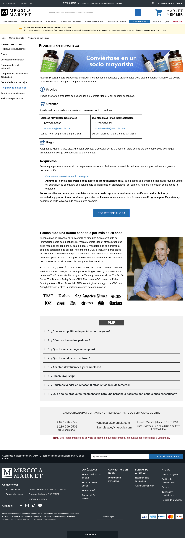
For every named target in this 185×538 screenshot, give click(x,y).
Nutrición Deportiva (31, 21)
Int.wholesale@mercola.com (110, 128)
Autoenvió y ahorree (145, 486)
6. (61, 376)
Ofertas (177, 21)
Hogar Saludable (117, 21)
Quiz (167, 21)
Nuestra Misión (89, 490)
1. (79, 331)
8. (112, 393)
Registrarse (167, 3)
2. (68, 340)
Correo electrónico (14, 494)
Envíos (165, 487)
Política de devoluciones (13, 49)
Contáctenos (26, 3)
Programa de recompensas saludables (14, 75)
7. (89, 384)
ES (156, 3)
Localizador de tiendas (12, 59)
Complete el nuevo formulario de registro (67, 176)
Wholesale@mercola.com (57, 128)
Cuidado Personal (94, 21)
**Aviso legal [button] (108, 516)
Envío (4, 54)
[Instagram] (27, 506)
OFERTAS (91, 534)
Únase (179, 3)
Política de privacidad (12, 98)
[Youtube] (40, 506)
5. (74, 367)
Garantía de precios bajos (14, 82)
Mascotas (51, 21)
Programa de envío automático (10, 67)
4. (68, 358)
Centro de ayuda (170, 474)
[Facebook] (21, 506)
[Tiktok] (33, 506)
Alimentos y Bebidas (70, 21)
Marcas (156, 21)
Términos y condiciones (13, 93)
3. (71, 349)
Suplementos (10, 21)
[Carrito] (160, 11)
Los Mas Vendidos (139, 21)
